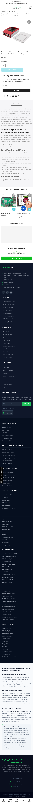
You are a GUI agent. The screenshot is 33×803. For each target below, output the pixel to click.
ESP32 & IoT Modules (8, 304)
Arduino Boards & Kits (9, 301)
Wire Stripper (5, 649)
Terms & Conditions (8, 354)
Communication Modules (8, 508)
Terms (23, 796)
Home (3, 11)
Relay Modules (6, 502)
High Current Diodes (7, 435)
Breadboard (5, 641)
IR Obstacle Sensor (7, 569)
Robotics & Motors (8, 313)
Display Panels (6, 500)
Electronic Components (9, 376)
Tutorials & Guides (8, 370)
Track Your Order (7, 334)
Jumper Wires (5, 644)
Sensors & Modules (8, 307)
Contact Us (6, 351)
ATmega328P (5, 534)
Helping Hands (6, 654)
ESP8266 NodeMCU (7, 527)
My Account (6, 331)
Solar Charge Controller (8, 609)
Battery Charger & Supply (8, 593)
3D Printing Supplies (8, 316)
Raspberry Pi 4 (6, 529)
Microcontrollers (7, 310)
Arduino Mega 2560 (7, 521)
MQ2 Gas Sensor (6, 561)
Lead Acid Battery (6, 614)
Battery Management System (9, 617)
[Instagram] (7, 292)
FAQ (4, 337)
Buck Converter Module (8, 604)
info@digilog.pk (8, 285)
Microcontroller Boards (8, 494)
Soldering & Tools (7, 321)
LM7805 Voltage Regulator (9, 601)
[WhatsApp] (11, 292)
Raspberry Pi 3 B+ (6, 213)
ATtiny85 (4, 540)
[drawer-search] (27, 8)
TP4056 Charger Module (8, 598)
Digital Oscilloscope (7, 636)
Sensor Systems (6, 505)
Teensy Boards (6, 545)
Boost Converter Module (8, 606)
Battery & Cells (6, 591)
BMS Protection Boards (8, 477)
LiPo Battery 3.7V (6, 611)
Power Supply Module (8, 619)
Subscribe (27, 404)
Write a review (16, 258)
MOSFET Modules (7, 433)
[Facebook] (3, 292)
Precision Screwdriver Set (9, 657)
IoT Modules (5, 497)
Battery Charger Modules (8, 475)
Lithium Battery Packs (7, 472)
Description (16, 104)
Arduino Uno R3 (6, 519)
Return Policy (6, 343)
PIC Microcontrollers (7, 537)
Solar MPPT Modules (7, 463)
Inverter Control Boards (8, 452)
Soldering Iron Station (7, 633)
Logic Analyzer (6, 638)
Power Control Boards (8, 441)
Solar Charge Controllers (8, 450)
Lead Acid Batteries (7, 480)
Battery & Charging (8, 384)
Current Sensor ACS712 (8, 574)
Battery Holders (6, 483)
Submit (16, 91)
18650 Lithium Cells (7, 596)
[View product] (13, 209)
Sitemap (5, 387)
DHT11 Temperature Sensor (9, 556)
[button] (7, 65)
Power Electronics (8, 379)
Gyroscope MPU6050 (8, 577)
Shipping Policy (7, 340)
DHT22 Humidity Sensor (8, 559)
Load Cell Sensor (6, 572)
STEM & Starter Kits (8, 319)
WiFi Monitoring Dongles (8, 455)
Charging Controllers (7, 485)
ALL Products (10, 11)
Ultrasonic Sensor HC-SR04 (9, 553)
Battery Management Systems (10, 458)
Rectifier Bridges (6, 427)
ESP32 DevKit (5, 524)
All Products (6, 367)
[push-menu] (2, 7)
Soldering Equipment (7, 630)
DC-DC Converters (7, 460)
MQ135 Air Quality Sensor (8, 564)
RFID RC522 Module (7, 582)
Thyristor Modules (7, 438)
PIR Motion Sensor (7, 566)
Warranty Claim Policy (9, 346)
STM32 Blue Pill (6, 532)
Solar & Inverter (7, 381)
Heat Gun (4, 646)
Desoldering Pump (7, 651)
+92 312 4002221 (8, 282)
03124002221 (17, 1)
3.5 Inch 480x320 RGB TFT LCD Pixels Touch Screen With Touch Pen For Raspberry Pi (24, 214)
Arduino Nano (5, 542)
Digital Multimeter (6, 628)
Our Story (5, 373)
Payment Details (7, 357)
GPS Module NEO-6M (7, 579)
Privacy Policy (17, 796)
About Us (5, 349)
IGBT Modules (5, 430)
